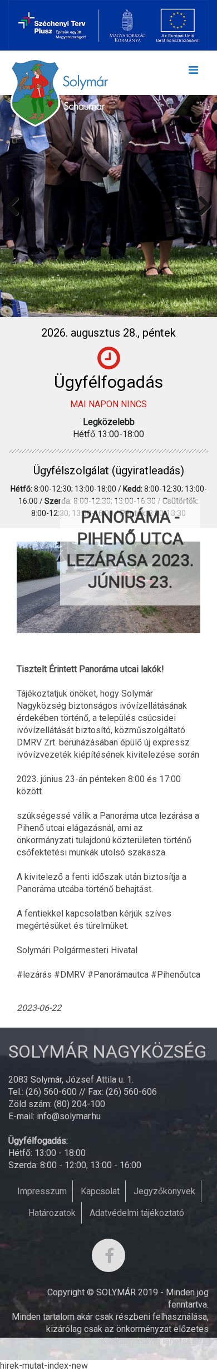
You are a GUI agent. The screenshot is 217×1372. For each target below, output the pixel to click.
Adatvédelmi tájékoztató (137, 1213)
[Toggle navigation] (193, 73)
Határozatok (52, 1213)
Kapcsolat (100, 1191)
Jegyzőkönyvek (164, 1191)
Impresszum (42, 1191)
